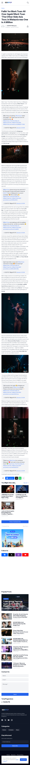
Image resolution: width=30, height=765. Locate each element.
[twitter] (11, 554)
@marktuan (19, 115)
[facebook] (4, 554)
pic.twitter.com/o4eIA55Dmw (11, 394)
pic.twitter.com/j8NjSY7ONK (17, 124)
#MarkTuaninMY (16, 122)
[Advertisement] (15, 573)
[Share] (27, 26)
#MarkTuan (6, 124)
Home (2, 8)
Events (4, 730)
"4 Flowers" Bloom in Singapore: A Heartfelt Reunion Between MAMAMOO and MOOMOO (19, 664)
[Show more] (23, 478)
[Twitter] (16, 478)
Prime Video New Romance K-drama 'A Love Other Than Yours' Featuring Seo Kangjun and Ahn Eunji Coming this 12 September (20, 632)
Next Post (25, 526)
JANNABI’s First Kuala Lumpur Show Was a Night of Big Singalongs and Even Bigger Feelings (7, 496)
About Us (13, 754)
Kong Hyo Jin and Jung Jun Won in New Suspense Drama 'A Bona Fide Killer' (20, 615)
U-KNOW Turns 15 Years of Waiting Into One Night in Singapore (22, 496)
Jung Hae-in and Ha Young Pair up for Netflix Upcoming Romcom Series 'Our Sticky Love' (20, 656)
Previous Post (5, 526)
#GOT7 (5, 193)
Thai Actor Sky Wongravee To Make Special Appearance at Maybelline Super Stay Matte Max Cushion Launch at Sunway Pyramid (20, 648)
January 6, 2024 (21, 127)
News (17, 730)
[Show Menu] (2, 2)
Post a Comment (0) (15, 521)
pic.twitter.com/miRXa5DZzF (10, 467)
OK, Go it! (23, 759)
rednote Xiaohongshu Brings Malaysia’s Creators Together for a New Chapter (7, 512)
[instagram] (18, 554)
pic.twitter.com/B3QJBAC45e (11, 269)
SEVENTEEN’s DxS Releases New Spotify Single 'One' (19, 624)
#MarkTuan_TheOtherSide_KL (11, 121)
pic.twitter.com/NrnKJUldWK (11, 229)
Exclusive (11, 730)
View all (25, 482)
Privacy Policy (20, 754)
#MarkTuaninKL (7, 122)
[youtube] (25, 554)
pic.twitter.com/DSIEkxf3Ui (10, 200)
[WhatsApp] (19, 478)
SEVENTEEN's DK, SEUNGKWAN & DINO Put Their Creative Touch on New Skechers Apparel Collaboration (20, 640)
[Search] (27, 2)
